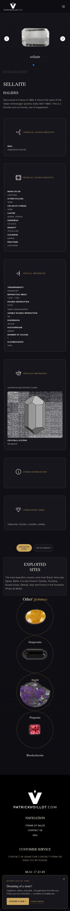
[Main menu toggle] (63, 6)
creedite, (33, 524)
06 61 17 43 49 (35, 872)
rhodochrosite (35, 755)
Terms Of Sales (35, 826)
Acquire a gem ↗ (17, 901)
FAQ (35, 835)
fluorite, (23, 524)
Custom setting (37, 901)
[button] (6, 38)
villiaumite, (13, 524)
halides (10, 92)
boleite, (41, 524)
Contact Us (35, 830)
